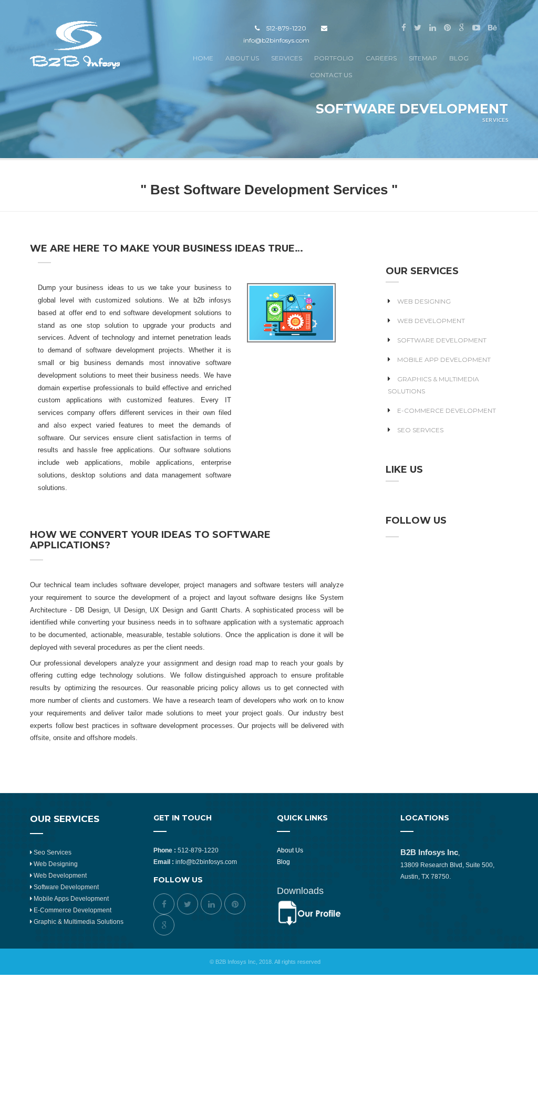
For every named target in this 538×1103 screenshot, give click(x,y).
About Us (242, 58)
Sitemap (423, 58)
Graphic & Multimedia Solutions (77, 921)
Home (203, 58)
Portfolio (334, 58)
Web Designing (424, 301)
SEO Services (420, 430)
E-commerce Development (446, 410)
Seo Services (51, 852)
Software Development (442, 340)
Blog (459, 58)
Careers (381, 58)
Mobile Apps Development (70, 898)
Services (286, 58)
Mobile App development (444, 359)
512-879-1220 (284, 28)
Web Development (431, 321)
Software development (65, 887)
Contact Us (331, 75)
